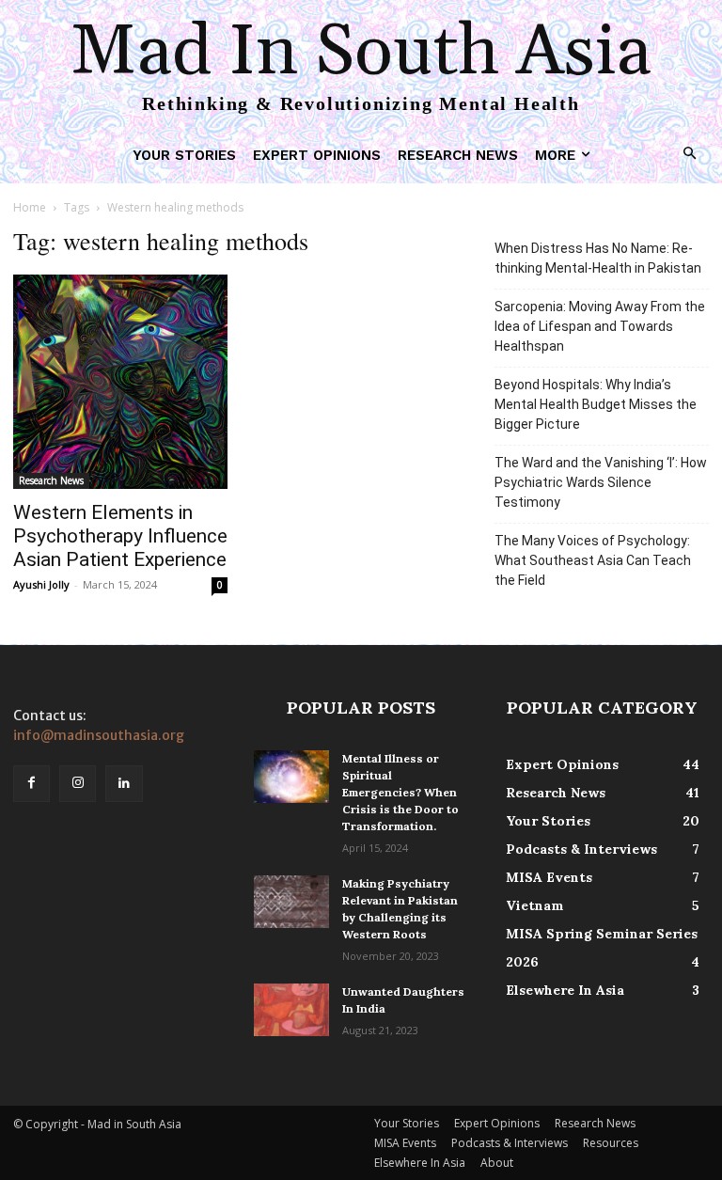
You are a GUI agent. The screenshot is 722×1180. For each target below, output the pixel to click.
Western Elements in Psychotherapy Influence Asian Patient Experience (120, 536)
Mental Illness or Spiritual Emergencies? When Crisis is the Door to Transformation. (400, 792)
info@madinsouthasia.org (98, 735)
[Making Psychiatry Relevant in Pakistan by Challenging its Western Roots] (291, 901)
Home (29, 207)
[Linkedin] (123, 783)
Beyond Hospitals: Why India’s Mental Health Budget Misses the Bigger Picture (595, 404)
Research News (51, 480)
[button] (690, 154)
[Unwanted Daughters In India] (291, 1009)
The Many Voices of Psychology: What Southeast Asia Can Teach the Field (592, 560)
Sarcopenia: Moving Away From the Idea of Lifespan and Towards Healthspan (599, 326)
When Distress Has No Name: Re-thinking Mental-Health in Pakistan (597, 258)
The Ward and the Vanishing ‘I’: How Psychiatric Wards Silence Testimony (600, 482)
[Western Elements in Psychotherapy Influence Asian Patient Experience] (120, 382)
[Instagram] (77, 783)
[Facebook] (31, 783)
